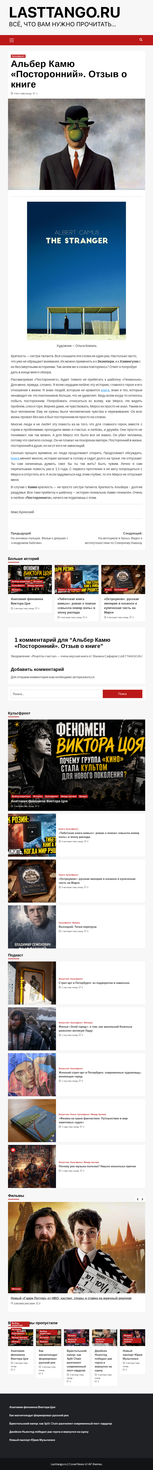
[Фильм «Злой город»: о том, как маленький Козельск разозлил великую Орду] (32, 1028)
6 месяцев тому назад (24, 1308)
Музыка (16, 589)
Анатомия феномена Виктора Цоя (39, 801)
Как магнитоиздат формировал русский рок (39, 1415)
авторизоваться (83, 677)
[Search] (141, 40)
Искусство (64, 979)
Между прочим (35, 585)
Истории (37, 581)
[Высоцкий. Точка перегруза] (32, 926)
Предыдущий (39, 538)
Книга (15, 458)
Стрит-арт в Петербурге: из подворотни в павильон (94, 982)
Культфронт (18, 56)
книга (105, 390)
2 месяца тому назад (24, 608)
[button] (11, 39)
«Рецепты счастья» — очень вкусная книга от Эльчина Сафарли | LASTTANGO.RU (86, 656)
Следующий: (113, 538)
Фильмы (88, 1023)
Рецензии (17, 1289)
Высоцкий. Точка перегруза (77, 926)
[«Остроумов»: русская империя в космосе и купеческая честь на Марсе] (123, 579)
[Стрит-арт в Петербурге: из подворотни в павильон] (32, 983)
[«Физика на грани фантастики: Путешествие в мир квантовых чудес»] (32, 1120)
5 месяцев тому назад (71, 617)
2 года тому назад (70, 1127)
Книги (62, 589)
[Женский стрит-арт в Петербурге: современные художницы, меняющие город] (32, 1074)
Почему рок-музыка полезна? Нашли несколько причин (97, 1166)
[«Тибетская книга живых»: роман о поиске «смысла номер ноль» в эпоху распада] (77, 579)
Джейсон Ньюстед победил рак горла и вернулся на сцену (48, 1431)
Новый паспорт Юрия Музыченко (132, 1354)
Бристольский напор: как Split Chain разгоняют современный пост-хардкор (60, 1423)
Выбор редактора (21, 581)
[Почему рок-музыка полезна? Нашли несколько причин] (32, 1166)
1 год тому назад (70, 987)
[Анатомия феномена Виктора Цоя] (76, 765)
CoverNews (76, 1464)
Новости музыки (72, 1340)
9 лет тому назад (23, 93)
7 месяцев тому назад (72, 931)
